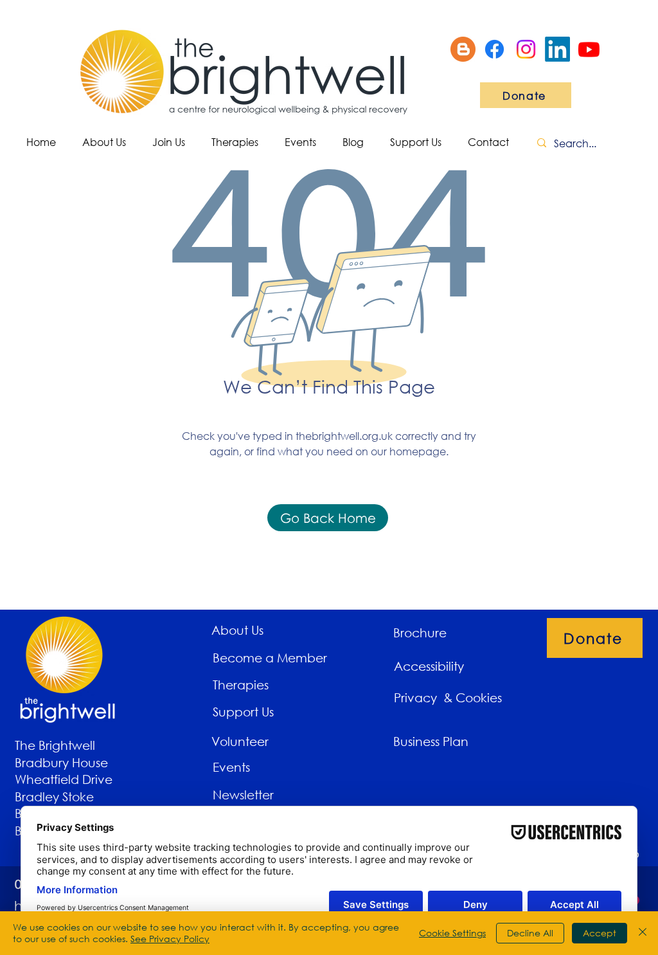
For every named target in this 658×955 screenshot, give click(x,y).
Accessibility (429, 666)
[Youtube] (588, 49)
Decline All (530, 933)
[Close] (642, 933)
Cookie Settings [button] (452, 933)
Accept (599, 933)
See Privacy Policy (169, 938)
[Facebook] (494, 49)
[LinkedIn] (557, 49)
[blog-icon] (463, 49)
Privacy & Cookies (449, 697)
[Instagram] (525, 49)
